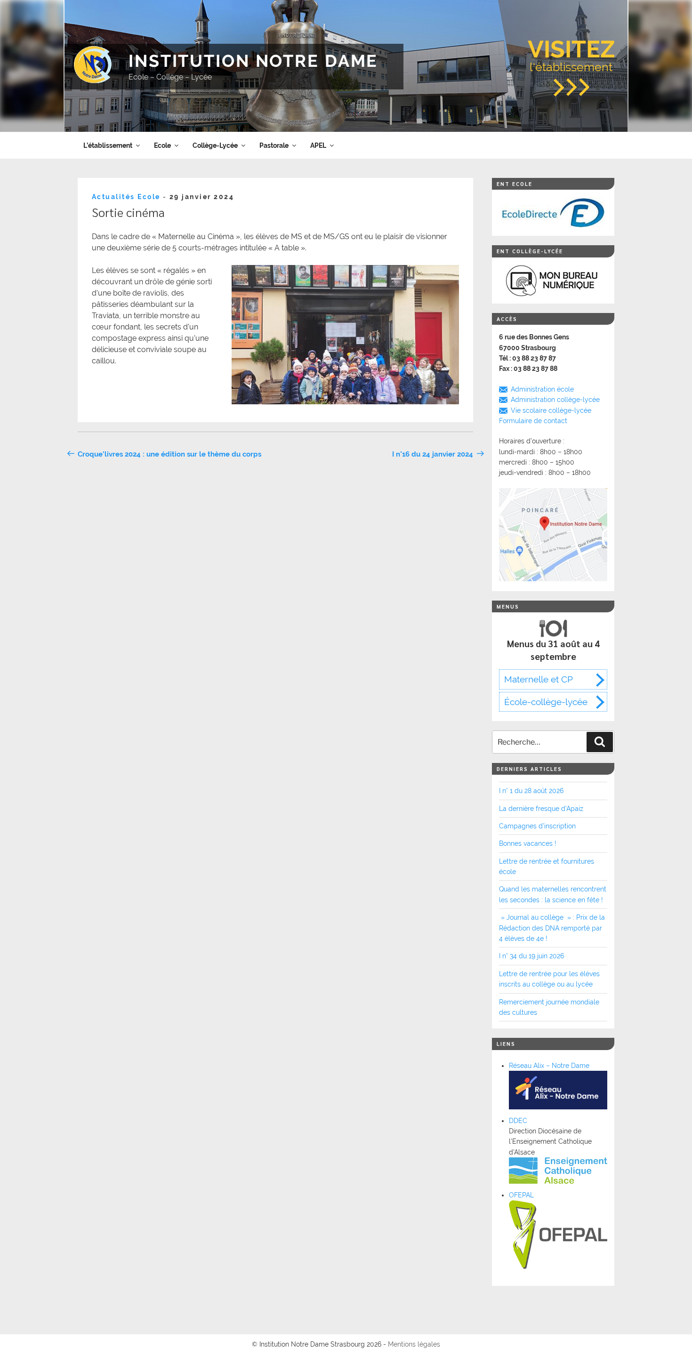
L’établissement (107, 145)
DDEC (518, 1120)
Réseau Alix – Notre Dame (549, 1065)
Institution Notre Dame (253, 61)
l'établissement (571, 54)
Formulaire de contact (533, 421)
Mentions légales (414, 1344)
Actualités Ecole (126, 197)
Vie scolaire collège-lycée (551, 410)
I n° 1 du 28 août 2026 (531, 790)
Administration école (542, 389)
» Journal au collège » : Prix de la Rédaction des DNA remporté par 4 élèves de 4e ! (552, 928)
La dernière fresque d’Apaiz (541, 808)
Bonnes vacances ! (527, 843)
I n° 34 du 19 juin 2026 (531, 956)
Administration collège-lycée (555, 399)
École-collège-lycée (545, 702)
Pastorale (274, 145)
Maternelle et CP (538, 679)
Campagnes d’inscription (537, 826)
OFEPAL (521, 1195)
